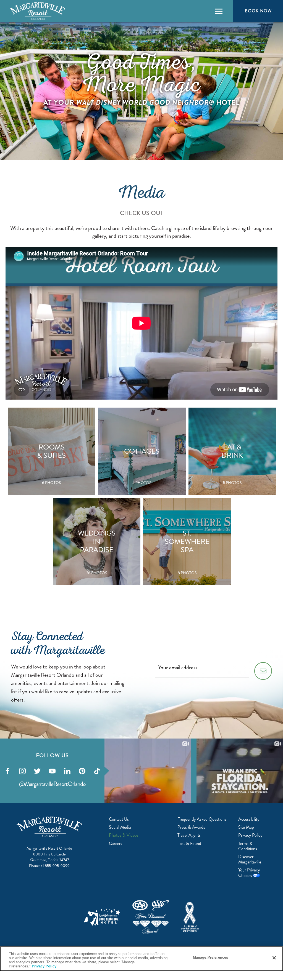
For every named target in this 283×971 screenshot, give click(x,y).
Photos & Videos (123, 835)
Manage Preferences (210, 957)
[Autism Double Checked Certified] (190, 917)
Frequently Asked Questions (201, 819)
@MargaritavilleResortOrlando (52, 784)
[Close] (274, 958)
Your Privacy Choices (249, 872)
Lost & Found (189, 843)
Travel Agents (189, 835)
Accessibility (248, 819)
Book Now (258, 10)
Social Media (120, 827)
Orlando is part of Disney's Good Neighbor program (102, 916)
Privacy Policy (250, 835)
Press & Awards (191, 827)
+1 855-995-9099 (55, 865)
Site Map (246, 827)
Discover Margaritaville (249, 859)
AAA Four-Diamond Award (150, 917)
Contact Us (119, 819)
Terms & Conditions (247, 846)
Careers (115, 843)
